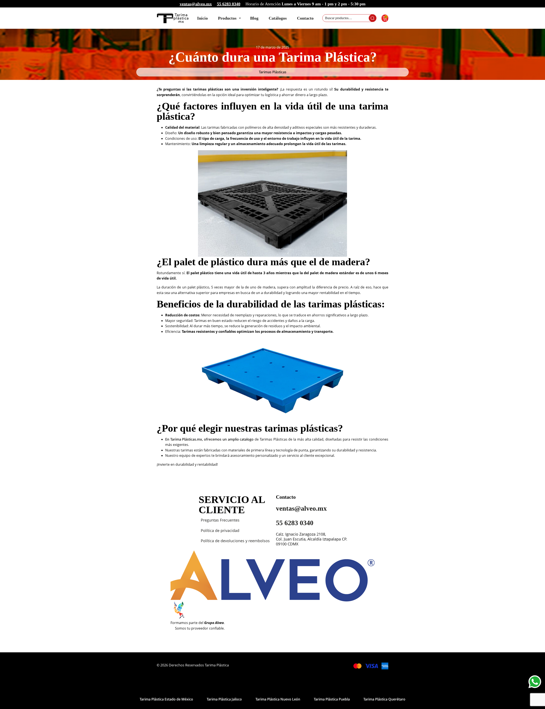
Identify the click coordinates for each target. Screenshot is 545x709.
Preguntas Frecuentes (220, 520)
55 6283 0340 (228, 3)
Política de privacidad (220, 530)
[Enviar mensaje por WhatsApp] (535, 682)
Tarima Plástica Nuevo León (277, 699)
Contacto (305, 18)
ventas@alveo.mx (196, 3)
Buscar (372, 18)
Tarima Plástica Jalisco (224, 699)
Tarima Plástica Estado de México (166, 699)
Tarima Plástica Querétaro (384, 699)
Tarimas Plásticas (272, 72)
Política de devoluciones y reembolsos (235, 540)
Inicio (202, 18)
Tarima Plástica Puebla (332, 699)
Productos (227, 18)
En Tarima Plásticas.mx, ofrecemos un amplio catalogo (209, 439)
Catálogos (278, 18)
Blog (254, 18)
